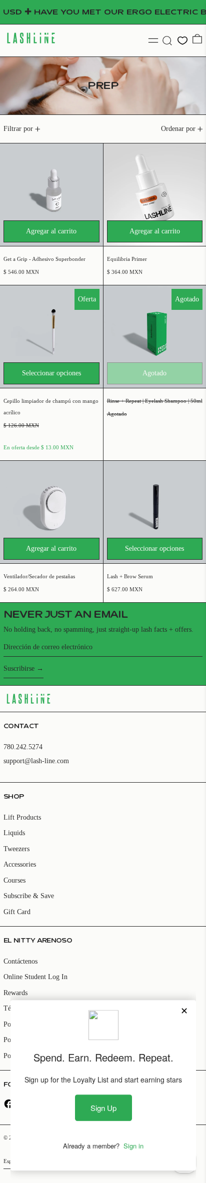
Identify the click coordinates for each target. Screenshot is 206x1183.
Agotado (154, 373)
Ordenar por (178, 128)
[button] (167, 40)
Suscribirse (19, 668)
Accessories (20, 864)
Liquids (14, 833)
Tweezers (17, 849)
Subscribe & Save (29, 896)
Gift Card (17, 912)
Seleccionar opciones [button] (51, 373)
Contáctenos (21, 961)
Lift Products (22, 817)
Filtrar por (18, 128)
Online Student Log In (36, 977)
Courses (15, 880)
